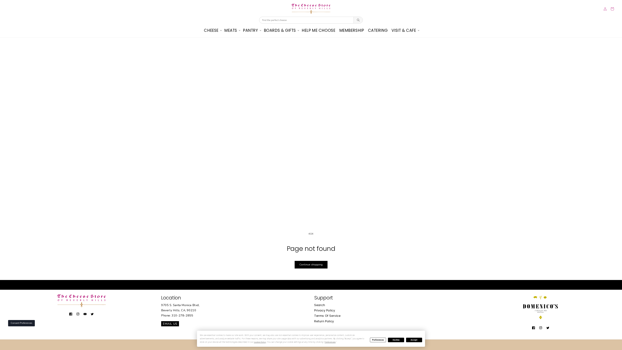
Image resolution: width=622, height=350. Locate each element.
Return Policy (324, 321)
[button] (212, 30)
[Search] (358, 20)
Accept (414, 340)
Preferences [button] (330, 342)
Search (319, 305)
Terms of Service (327, 316)
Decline (396, 340)
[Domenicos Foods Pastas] (540, 318)
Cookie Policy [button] (260, 342)
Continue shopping (311, 264)
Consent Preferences (21, 323)
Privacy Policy (324, 310)
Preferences (378, 340)
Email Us (170, 324)
